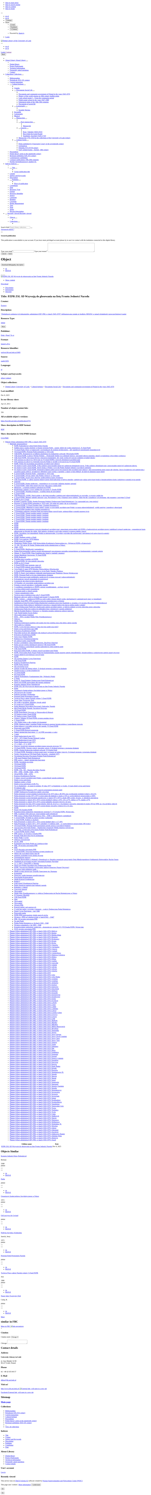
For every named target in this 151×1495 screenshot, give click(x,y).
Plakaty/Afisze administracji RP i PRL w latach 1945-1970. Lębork (33, 1003)
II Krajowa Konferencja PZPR (25, 631)
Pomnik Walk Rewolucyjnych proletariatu (28, 836)
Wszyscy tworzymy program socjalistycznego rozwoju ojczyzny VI (37, 746)
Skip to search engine (12, 5)
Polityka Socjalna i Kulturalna (24, 694)
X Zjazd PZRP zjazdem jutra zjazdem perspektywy (32, 509)
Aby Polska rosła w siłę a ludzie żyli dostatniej (30, 722)
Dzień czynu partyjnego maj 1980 (26, 629)
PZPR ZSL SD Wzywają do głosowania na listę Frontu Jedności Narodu (39, 686)
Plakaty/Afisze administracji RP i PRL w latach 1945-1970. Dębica (33, 957)
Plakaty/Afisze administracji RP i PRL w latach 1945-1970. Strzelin (33, 1088)
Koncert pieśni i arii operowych (25, 907)
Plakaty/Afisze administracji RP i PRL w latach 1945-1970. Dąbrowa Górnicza (37, 955)
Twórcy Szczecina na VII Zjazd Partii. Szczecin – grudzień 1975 (36, 754)
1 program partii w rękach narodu (25, 591)
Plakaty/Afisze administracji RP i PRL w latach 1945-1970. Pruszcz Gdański (36, 1058)
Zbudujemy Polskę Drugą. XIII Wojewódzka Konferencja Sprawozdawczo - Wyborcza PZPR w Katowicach (52, 543)
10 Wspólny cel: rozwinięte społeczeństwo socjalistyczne (34, 583)
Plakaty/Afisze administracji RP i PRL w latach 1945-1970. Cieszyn (33, 949)
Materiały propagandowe (18, 444)
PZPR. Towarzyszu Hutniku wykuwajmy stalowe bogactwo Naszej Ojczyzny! (41, 867)
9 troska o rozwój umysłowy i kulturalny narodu (31, 585)
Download (4, 284)
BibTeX (8, 271)
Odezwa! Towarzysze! (22, 840)
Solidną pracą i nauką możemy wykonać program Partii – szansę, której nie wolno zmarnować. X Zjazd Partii (52, 448)
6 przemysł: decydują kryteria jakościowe (28, 581)
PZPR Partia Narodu (21, 665)
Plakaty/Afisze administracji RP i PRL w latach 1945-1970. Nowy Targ (35, 1040)
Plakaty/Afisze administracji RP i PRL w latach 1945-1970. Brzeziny (34, 937)
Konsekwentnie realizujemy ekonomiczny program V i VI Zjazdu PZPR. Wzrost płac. (44, 812)
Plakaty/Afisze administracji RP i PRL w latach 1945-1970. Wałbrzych (34, 1116)
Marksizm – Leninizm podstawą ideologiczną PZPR (32, 487)
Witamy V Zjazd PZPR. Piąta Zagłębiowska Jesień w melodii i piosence (39, 553)
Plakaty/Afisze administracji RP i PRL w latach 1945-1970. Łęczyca (33, 1015)
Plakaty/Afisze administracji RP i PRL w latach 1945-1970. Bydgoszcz (34, 939)
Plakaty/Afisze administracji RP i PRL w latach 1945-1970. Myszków (34, 1028)
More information (24, 1485)
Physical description (17, 211)
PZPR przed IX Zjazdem (23, 541)
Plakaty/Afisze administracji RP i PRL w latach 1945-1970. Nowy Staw (35, 1038)
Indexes (8, 164)
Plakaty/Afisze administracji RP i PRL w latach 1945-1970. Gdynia (33, 967)
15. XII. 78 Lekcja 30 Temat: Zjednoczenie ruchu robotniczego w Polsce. (39, 545)
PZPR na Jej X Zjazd (21, 499)
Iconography (21, 106)
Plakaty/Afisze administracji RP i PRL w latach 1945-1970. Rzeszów (34, 1070)
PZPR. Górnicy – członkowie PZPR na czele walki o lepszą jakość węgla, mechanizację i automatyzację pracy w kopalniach (57, 599)
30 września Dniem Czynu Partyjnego (27, 659)
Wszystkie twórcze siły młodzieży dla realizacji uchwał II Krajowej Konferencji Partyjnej (45, 633)
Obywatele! (18, 891)
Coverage (13, 201)
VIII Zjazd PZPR (20, 649)
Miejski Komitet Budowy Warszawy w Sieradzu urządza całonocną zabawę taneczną (44, 611)
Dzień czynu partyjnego (22, 780)
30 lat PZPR (18, 535)
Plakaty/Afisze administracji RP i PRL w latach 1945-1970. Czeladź (33, 951)
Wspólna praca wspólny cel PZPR (26, 559)
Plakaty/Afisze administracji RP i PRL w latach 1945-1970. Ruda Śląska (35, 1066)
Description (14, 178)
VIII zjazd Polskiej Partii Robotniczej (27, 758)
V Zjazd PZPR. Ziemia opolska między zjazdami (31, 513)
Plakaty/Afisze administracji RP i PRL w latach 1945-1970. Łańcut (33, 1011)
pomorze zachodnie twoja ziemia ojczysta (28, 855)
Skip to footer (10, 9)
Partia (16, 688)
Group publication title (22, 172)
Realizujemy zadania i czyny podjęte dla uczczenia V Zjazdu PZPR (37, 489)
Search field (5, 227)
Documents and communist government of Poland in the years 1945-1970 (44, 94)
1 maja (16, 734)
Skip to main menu (11, 3)
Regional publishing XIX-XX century (23, 156)
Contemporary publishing (19, 158)
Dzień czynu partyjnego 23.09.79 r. (26, 784)
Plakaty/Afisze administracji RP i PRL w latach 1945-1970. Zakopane (34, 1130)
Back (3, 54)
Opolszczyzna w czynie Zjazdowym (27, 670)
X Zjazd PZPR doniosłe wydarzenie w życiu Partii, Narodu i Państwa (38, 571)
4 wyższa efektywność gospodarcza (26, 589)
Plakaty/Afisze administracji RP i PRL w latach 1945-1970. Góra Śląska (35, 977)
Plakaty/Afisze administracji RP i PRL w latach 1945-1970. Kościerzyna (35, 995)
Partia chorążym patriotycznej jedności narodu (30, 885)
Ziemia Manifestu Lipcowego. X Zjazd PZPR (30, 555)
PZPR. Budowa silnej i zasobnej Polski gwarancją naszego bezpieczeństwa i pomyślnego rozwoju (48, 724)
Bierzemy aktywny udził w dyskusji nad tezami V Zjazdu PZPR (36, 597)
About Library (10, 60)
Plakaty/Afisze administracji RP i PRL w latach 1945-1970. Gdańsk (33, 965)
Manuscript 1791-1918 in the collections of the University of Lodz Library (44, 138)
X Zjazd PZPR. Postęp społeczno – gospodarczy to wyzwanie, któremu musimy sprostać (45, 484)
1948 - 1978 (18, 547)
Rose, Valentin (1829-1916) (32, 132)
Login (7, 37)
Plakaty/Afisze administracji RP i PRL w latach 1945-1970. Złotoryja (34, 1138)
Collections (9, 74)
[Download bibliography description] (2, 1187)
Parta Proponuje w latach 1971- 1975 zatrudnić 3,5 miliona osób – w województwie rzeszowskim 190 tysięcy (52, 824)
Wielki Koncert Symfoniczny (24, 879)
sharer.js (21, 33)
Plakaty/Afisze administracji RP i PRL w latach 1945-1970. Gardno (33, 961)
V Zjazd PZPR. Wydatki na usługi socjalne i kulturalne (33, 818)
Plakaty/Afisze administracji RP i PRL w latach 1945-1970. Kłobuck (34, 991)
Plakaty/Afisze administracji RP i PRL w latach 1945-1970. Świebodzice (35, 1100)
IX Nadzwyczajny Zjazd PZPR (25, 716)
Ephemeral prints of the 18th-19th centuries (34, 102)
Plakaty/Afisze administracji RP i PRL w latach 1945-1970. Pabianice (34, 1046)
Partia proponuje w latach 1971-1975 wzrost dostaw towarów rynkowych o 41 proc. (43, 806)
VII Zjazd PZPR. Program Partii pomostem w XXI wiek (34, 452)
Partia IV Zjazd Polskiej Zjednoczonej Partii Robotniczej (34, 680)
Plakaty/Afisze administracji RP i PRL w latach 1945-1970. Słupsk (33, 1078)
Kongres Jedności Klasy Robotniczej (27, 684)
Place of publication (21, 184)
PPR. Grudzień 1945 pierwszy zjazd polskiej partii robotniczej (36, 814)
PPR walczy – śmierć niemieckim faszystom (29, 760)
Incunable (17, 112)
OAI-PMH (5, 438)
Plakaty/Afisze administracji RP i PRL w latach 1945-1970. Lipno (33, 1005)
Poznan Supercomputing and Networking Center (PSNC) (63, 1481)
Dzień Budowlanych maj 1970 (25, 740)
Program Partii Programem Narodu (26, 696)
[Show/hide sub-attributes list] (10, 168)
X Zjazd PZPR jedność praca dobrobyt (27, 567)
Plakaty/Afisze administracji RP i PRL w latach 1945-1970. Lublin (33, 1007)
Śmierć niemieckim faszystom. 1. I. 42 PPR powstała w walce (35, 732)
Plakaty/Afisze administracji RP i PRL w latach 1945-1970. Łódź (32, 1019)
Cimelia (17, 88)
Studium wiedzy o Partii (22, 782)
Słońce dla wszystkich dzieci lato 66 (26, 853)
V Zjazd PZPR (19, 720)
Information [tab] (9, 290)
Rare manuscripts (26, 122)
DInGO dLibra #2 (21, 1481)
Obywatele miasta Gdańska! (24, 615)
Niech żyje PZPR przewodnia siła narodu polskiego (32, 682)
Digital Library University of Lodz (17, 387)
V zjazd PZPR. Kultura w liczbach (26, 820)
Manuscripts (20, 118)
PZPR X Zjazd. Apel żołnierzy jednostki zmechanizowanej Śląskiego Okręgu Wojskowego (46, 573)
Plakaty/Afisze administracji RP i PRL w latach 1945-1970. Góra (32, 975)
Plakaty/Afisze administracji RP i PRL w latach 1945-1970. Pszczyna (34, 1062)
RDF (2, 429)
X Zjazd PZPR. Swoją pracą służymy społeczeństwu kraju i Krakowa (38, 478)
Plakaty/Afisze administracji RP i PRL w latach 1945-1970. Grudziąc (34, 981)
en (6, 16)
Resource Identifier (16, 193)
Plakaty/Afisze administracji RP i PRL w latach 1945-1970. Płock (32, 1050)
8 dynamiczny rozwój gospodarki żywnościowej (31, 579)
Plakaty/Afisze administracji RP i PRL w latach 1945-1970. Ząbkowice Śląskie (37, 1134)
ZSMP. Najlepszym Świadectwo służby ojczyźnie (31, 792)
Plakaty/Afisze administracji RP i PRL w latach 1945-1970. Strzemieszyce (35, 1090)
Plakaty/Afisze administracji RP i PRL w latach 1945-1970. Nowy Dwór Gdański (38, 1036)
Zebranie (17, 482)
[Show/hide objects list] (23, 74)
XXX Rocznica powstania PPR (25, 849)
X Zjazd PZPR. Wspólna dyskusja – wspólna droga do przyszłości (37, 491)
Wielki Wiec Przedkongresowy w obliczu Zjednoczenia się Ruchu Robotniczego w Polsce (45, 893)
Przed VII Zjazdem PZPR (23, 810)
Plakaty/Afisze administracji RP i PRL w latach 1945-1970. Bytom (33, 941)
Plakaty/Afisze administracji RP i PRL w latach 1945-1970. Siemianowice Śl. (37, 1072)
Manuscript (27, 126)
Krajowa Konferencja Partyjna (24, 663)
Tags (11, 205)
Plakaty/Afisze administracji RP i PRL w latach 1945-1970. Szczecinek (34, 1096)
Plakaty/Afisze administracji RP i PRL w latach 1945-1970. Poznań (33, 1056)
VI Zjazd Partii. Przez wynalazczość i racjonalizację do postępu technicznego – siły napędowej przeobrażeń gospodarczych (57, 450)
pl (8, 16)
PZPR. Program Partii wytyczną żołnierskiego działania (33, 575)
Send (10, 254)
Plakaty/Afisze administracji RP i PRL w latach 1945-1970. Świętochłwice (36, 1102)
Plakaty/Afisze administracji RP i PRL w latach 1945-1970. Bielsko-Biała (35, 935)
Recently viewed (14, 213)
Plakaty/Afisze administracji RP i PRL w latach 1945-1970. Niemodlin (34, 1030)
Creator (12, 174)
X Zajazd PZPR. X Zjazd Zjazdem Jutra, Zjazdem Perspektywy (36, 505)
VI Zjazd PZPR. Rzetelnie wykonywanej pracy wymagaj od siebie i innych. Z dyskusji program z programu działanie (55, 752)
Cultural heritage (17, 84)
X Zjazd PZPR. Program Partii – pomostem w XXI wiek (34, 474)
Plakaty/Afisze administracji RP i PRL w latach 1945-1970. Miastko (33, 1023)
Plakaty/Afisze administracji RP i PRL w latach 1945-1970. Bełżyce (33, 931)
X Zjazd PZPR (19, 493)
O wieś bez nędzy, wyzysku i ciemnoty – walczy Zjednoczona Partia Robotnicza (42, 909)
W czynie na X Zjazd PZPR (24, 704)
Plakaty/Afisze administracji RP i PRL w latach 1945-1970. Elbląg (33, 959)
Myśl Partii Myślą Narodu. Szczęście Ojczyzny (30, 708)
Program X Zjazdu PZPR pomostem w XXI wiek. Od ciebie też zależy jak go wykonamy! (45, 503)
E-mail (13, 25)
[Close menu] (2, 43)
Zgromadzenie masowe (22, 857)
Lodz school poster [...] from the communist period (36, 98)
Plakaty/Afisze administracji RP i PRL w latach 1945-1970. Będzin (33, 933)
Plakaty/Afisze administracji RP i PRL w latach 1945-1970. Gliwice (33, 969)
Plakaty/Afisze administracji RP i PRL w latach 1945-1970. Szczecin (34, 1094)
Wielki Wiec (18, 621)
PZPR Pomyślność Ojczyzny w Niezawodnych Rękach (33, 712)
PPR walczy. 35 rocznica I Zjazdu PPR (28, 834)
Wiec (16, 899)
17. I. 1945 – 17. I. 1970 (22, 744)
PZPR (16, 523)
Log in (3, 1472)
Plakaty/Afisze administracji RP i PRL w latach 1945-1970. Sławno (33, 1076)
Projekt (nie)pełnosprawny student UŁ (23, 162)
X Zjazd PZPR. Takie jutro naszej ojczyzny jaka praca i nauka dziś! (37, 486)
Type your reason (40, 251)
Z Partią (17, 678)
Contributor (14, 186)
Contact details (10, 1464)
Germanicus (23, 146)
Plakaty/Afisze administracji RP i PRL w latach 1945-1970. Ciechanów (34, 947)
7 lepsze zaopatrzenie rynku (23, 593)
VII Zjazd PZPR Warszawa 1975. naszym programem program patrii (38, 790)
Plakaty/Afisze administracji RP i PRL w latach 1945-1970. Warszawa (34, 1120)
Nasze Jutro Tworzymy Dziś (24, 700)
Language (13, 197)
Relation (13, 199)
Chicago (4, 1343)
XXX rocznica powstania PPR (25, 929)
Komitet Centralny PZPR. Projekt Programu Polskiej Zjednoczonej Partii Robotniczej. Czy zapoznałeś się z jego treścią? (56, 501)
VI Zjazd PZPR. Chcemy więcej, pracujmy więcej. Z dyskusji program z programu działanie (46, 748)
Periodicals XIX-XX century (20, 80)
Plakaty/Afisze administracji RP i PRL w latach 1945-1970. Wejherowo (35, 1122)
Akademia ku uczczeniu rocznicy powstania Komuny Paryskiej (36, 861)
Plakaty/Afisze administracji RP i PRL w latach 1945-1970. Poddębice (34, 1052)
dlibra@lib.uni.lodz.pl (8, 1380)
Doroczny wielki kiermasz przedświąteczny (29, 875)
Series (12, 209)
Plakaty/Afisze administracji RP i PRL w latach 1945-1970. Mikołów (34, 1025)
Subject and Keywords (18, 176)
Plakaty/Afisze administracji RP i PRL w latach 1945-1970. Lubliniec (34, 1009)
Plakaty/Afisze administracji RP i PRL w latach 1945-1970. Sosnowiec (34, 1082)
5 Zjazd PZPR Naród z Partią (24, 832)
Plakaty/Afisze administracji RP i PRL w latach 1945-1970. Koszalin (34, 993)
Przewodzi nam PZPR (22, 728)
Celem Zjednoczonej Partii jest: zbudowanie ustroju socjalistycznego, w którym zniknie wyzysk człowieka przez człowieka (57, 607)
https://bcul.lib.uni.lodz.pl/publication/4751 (16, 421)
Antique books (21, 140)
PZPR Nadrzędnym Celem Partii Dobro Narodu (31, 446)
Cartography (18, 114)
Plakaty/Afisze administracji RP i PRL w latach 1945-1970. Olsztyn (33, 1042)
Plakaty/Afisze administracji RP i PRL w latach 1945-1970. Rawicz (33, 1064)
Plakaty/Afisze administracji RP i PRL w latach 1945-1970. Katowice (34, 987)
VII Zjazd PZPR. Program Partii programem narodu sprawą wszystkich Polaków (42, 826)
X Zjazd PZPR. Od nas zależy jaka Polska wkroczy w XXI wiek (37, 476)
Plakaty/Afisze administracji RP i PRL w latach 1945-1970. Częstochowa (35, 953)
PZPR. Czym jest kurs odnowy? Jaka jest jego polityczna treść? (36, 627)
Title (13, 168)
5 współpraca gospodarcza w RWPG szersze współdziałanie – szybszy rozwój (41, 587)
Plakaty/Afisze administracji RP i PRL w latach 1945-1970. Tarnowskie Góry (37, 1106)
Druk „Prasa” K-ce (7, 335)
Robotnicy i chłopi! (21, 887)
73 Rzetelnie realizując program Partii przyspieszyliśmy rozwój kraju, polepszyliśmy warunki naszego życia (51, 511)
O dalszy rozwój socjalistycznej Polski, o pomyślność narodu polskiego (39, 778)
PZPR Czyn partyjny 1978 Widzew (26, 539)
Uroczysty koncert (20, 889)
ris (6, 269)
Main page (6, 1402)
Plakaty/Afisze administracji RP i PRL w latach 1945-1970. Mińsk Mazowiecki (37, 1026)
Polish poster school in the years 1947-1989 (34, 100)
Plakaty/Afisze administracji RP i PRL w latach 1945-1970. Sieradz (33, 1074)
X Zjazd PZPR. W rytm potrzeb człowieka (29, 561)
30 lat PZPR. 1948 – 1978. (23, 774)
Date (11, 188)
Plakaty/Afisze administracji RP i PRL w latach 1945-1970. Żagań (33, 1140)
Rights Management (17, 203)
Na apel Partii (19, 921)
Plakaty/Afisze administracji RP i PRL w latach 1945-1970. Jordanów (34, 983)
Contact (12, 72)
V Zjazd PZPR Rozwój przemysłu (26, 730)
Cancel (4, 254)
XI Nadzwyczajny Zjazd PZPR (25, 714)
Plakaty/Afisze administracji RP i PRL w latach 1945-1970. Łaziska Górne (36, 1013)
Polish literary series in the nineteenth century (25, 154)
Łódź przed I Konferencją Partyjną (26, 883)
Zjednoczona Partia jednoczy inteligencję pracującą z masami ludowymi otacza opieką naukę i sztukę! (49, 605)
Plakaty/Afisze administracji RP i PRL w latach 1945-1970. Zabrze (33, 1128)
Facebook (14, 27)
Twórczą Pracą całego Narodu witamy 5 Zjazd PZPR (32, 698)
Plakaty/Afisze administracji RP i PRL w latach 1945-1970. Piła (32, 1048)
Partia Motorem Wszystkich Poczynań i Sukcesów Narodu (34, 706)
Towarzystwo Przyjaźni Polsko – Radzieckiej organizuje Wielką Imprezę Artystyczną (44, 828)
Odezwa (17, 619)
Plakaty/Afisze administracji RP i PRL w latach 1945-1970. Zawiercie (34, 1132)
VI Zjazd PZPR (19, 672)
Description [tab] (9, 288)
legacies (23, 128)
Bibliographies (15, 78)
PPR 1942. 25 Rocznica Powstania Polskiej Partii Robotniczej (35, 830)
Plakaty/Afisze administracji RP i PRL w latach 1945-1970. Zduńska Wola (36, 1136)
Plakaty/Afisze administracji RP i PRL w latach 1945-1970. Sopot (33, 1080)
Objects (12, 217)
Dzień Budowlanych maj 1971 (25, 742)
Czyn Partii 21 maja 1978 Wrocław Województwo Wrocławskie (36, 569)
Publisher (15, 180)
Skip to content (10, 7)
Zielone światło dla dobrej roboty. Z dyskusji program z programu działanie (40, 668)
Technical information (17, 68)
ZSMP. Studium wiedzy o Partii (25, 537)
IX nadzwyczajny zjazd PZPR (24, 641)
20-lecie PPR (18, 905)
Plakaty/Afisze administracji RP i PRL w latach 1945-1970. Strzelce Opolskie (37, 1086)
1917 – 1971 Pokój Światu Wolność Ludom (29, 738)
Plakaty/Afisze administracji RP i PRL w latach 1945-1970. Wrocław (34, 1126)
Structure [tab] (8, 292)
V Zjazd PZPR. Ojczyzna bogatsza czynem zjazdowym (33, 851)
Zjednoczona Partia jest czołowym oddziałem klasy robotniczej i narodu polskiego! (43, 609)
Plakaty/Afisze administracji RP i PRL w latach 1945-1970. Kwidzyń (34, 1001)
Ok (3, 1489)
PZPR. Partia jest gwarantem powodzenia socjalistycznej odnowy (37, 464)
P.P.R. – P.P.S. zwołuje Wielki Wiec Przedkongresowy (33, 617)
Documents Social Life (24, 90)
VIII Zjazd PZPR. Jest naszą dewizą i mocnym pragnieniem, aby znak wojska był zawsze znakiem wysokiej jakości (54, 458)
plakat (3, 323)
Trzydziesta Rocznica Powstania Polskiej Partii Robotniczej (35, 756)
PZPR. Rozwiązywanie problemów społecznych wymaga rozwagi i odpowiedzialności (44, 577)
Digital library (14, 64)
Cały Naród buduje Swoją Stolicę (26, 613)
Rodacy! (17, 881)
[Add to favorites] (2, 1185)
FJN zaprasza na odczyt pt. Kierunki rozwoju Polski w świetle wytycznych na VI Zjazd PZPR (47, 462)
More (3, 1317)
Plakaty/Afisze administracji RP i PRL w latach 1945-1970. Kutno (33, 999)
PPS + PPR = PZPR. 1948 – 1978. (26, 772)
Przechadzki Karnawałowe (23, 877)
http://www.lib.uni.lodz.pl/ (10, 1389)
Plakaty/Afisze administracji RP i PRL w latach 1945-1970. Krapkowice (35, 997)
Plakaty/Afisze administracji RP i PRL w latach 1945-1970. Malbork (33, 1021)
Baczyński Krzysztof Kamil (32, 134)
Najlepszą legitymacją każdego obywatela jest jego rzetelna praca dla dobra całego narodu (45, 623)
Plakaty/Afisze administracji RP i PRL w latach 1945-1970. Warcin (33, 1118)
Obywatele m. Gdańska (22, 625)
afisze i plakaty (6, 378)
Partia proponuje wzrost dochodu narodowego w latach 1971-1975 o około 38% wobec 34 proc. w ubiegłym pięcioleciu (56, 798)
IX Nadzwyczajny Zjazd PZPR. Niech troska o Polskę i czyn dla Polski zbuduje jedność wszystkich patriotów (52, 468)
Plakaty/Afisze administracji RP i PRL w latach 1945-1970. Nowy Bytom (35, 1034)
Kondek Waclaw (24, 110)
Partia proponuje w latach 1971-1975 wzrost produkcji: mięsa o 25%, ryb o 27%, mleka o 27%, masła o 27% (52, 800)
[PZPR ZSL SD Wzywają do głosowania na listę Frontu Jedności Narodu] (27, 276)
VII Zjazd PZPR (20, 710)
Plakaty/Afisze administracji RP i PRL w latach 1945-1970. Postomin (34, 1054)
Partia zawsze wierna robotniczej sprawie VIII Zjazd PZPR (34, 645)
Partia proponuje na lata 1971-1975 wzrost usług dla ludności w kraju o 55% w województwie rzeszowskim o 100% (54, 796)
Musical (17, 116)
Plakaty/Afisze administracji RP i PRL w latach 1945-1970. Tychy (33, 1112)
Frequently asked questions (19, 70)
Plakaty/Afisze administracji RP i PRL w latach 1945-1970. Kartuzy (33, 985)
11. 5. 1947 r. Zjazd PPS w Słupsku (26, 863)
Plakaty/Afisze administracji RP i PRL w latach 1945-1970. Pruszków (34, 1060)
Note (11, 207)
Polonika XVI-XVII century (28, 148)
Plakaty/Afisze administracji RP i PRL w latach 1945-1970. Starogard (34, 1084)
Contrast (9, 20)
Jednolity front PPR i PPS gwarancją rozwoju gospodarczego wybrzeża (39, 601)
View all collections (12, 1427)
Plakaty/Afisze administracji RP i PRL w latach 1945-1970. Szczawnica (35, 1092)
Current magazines (16, 82)
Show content (10, 280)
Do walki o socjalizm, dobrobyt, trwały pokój (30, 702)
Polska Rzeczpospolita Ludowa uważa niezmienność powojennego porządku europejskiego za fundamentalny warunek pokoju (58, 551)
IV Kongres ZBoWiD (21, 895)
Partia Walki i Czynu (21, 838)
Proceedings (14, 152)
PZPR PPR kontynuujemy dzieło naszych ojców (31, 915)
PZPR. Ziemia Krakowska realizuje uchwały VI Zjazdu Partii (35, 750)
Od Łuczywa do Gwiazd (23, 692)
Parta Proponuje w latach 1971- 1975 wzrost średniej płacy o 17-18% (38, 822)
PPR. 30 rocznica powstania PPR (25, 846)
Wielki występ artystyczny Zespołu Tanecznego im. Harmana (35, 871)
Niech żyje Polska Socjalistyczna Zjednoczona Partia (32, 865)
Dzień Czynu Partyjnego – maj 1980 (27, 911)
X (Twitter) (14, 29)
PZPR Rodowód (20, 557)
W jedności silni (19, 788)
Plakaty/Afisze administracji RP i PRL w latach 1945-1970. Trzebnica (34, 1110)
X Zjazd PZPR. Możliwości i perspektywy (29, 549)
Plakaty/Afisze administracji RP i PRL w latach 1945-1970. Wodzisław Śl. (36, 1124)
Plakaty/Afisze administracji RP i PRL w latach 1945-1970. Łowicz (33, 1017)
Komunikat (18, 873)
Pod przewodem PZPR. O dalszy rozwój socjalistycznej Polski (36, 651)
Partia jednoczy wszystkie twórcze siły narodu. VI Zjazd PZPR (36, 726)
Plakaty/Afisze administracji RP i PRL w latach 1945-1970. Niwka (33, 1032)
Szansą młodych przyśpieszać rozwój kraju (29, 655)
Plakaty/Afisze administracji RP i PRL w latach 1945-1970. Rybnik (33, 1068)
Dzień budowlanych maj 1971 (24, 736)
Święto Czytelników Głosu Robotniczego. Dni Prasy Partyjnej (36, 643)
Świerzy (4, 306)
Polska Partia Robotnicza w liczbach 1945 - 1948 (31, 923)
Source (12, 195)
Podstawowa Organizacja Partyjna (26, 639)
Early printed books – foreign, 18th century (34, 150)
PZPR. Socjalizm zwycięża (23, 762)
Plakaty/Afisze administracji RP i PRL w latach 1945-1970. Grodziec (34, 979)
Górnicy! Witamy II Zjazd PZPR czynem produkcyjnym (34, 718)
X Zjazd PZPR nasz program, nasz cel (27, 565)
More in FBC (6, 1326)
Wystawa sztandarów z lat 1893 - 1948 (27, 925)
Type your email (7, 251)
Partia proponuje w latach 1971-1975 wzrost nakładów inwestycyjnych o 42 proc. (42, 802)
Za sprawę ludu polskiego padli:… (26, 869)
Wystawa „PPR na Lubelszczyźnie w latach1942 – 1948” (34, 917)
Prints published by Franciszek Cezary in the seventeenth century (41, 144)
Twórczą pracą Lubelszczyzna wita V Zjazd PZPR (32, 595)
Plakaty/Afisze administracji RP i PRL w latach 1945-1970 (25, 442)
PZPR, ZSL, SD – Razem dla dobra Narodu (29, 770)
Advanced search (7, 229)
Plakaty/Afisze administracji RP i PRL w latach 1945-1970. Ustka (33, 1114)
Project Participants (16, 66)
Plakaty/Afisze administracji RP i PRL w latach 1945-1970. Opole (33, 1044)
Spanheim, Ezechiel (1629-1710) (34, 136)
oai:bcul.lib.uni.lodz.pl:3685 (10, 352)
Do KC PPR (18, 842)
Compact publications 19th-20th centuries (24, 160)
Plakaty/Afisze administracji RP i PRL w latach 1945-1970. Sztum (33, 1098)
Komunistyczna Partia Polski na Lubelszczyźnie (31, 844)
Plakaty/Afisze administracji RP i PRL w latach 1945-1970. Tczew (33, 1108)
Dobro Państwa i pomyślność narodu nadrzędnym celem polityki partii (38, 647)
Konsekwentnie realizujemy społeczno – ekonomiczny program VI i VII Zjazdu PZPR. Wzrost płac (49, 927)
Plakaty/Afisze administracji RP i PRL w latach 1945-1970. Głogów (33, 971)
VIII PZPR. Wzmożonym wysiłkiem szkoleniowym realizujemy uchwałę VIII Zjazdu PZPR (46, 454)
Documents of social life (27, 104)
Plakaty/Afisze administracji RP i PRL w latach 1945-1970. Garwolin (34, 963)
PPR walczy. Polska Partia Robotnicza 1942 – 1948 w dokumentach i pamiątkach (42, 816)
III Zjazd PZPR (19, 674)
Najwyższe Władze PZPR (23, 637)
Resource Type (15, 189)
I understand (36, 1485)
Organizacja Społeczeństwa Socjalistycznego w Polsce (33, 690)
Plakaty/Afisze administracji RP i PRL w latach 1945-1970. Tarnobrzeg (34, 1104)
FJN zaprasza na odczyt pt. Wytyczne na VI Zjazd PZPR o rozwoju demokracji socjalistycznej (47, 460)
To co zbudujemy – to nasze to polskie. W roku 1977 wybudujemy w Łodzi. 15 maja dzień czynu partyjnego (52, 786)
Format (12, 191)
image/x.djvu (5, 344)
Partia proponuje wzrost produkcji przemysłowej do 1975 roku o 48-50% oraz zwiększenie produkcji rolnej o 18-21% (55, 794)
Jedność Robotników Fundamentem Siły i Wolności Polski (34, 676)
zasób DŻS (5, 361)
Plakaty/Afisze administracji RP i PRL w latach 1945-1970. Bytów (33, 943)
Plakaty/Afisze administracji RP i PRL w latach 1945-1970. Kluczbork (34, 989)
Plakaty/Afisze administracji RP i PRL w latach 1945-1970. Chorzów (34, 945)
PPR (15, 847)
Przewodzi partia (20, 913)
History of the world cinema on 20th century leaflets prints (39, 96)
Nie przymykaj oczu (21, 667)
